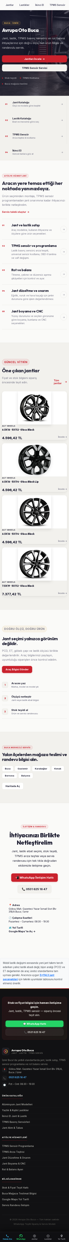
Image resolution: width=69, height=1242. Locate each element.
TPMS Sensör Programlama (18, 1146)
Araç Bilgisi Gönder (17, 669)
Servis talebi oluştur (15, 211)
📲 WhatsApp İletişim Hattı (34, 877)
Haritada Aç (13, 786)
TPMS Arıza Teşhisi (13, 1152)
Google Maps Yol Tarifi (15, 1199)
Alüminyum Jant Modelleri (17, 1104)
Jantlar (10, 5)
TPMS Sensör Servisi (34, 68)
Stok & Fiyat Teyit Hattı (15, 1187)
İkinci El (39, 5)
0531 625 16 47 (17, 1077)
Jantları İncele (34, 59)
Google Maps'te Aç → (22, 931)
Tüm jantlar (60, 382)
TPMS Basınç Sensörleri (16, 1122)
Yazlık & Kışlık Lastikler (15, 1110)
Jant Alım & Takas (12, 1127)
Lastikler (24, 5)
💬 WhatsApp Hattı (34, 1023)
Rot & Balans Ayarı (12, 1169)
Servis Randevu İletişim (15, 1205)
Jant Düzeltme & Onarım (16, 1157)
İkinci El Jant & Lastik (14, 1116)
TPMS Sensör (57, 5)
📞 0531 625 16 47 (34, 889)
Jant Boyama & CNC (13, 1163)
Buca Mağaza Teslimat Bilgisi (19, 1193)
